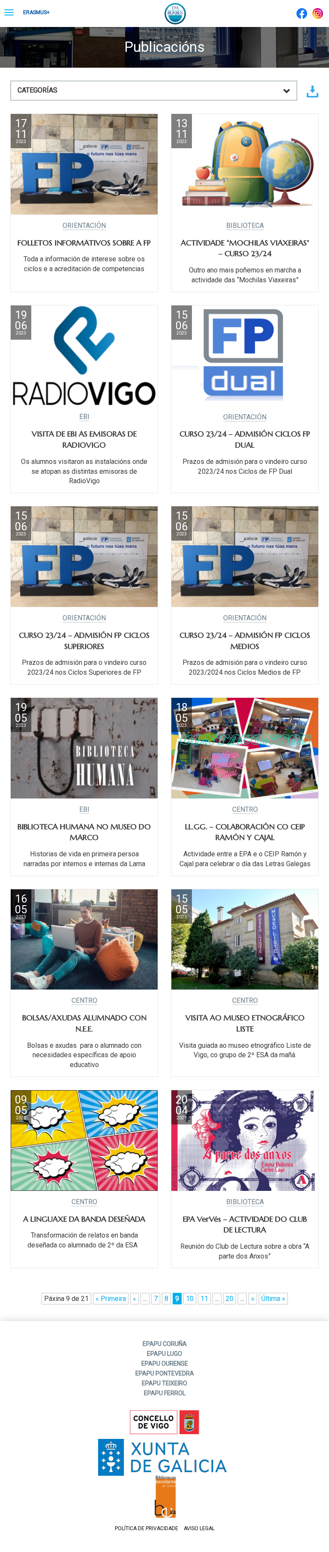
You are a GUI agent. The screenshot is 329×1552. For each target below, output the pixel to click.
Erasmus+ (36, 12)
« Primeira (111, 1299)
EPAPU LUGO (164, 1353)
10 (190, 1299)
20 (229, 1299)
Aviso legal (199, 1528)
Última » (273, 1299)
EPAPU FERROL (164, 1393)
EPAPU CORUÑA (165, 1343)
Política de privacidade (146, 1528)
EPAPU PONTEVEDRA (164, 1373)
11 (204, 1299)
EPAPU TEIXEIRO (164, 1383)
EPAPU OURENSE (164, 1363)
